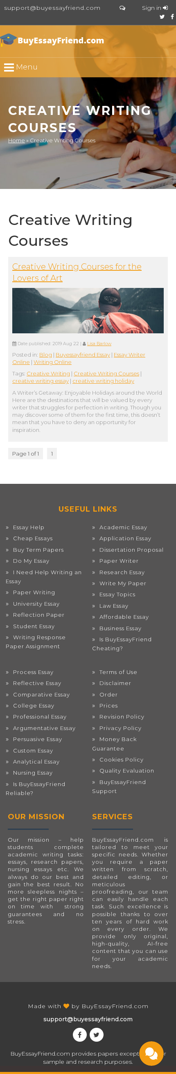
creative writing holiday (103, 380)
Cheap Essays (33, 538)
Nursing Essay (33, 772)
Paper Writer (119, 560)
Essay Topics (117, 594)
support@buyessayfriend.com (52, 7)
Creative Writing (48, 373)
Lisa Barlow (99, 343)
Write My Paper (123, 583)
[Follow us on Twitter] (162, 16)
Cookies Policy (121, 759)
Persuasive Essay (37, 739)
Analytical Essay (36, 761)
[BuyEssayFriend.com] (53, 40)
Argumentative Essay (44, 728)
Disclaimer (115, 683)
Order (108, 694)
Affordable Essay (124, 616)
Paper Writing (34, 592)
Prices (108, 705)
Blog (45, 354)
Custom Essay (33, 750)
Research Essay (122, 572)
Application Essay (125, 538)
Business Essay (120, 628)
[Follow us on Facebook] (172, 16)
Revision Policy (121, 716)
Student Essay (34, 626)
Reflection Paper (39, 614)
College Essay (33, 705)
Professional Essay (40, 716)
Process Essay (33, 672)
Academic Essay (123, 527)
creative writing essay (40, 380)
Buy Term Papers (38, 549)
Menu (26, 67)
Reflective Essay (37, 683)
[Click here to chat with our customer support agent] (122, 7)
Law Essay (114, 605)
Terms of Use (118, 672)
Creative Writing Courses (106, 373)
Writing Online (53, 362)
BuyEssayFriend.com (115, 1006)
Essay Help (29, 527)
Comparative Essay (41, 694)
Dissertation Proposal (131, 549)
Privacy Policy (120, 728)
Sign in (152, 7)
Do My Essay (31, 560)
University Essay (36, 603)
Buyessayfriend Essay (83, 354)
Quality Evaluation (126, 770)
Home (16, 140)
